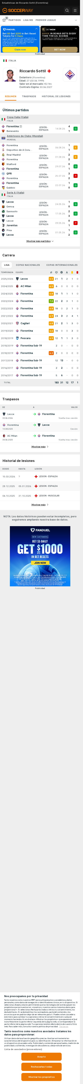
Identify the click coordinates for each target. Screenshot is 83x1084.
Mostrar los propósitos (41, 1077)
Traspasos (29, 97)
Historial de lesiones (56, 97)
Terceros (63, 1026)
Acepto (41, 1056)
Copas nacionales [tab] (28, 266)
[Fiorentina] (70, 79)
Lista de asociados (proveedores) (23, 1049)
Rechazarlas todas (41, 1066)
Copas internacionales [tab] (62, 266)
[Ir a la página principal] (20, 10)
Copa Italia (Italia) (17, 118)
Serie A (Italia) (15, 194)
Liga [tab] (6, 266)
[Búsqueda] (67, 10)
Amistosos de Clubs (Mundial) (25, 137)
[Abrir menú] (75, 10)
